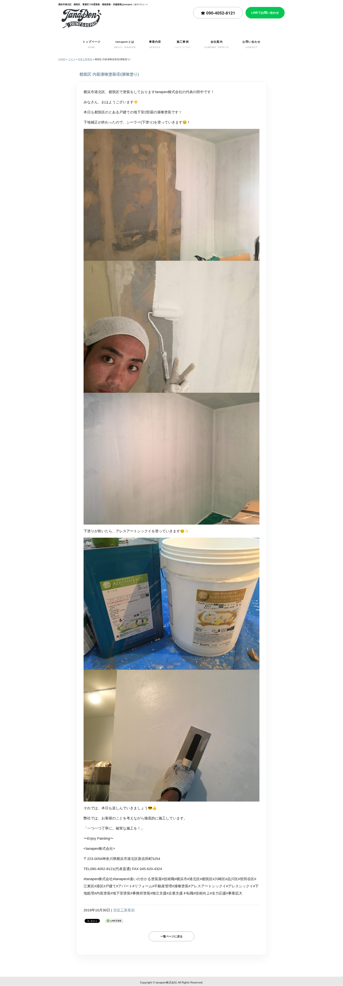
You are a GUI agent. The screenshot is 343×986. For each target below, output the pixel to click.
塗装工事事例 (85, 59)
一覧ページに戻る (171, 936)
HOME (62, 59)
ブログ (71, 59)
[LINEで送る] (114, 920)
